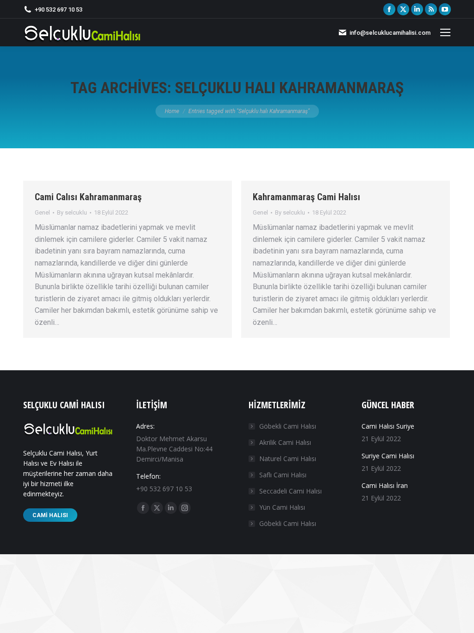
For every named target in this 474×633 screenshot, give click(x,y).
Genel (42, 212)
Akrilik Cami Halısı (285, 442)
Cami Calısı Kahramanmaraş (88, 197)
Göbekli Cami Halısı (287, 426)
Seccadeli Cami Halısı (290, 491)
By (72, 212)
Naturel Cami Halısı (287, 458)
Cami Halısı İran (385, 485)
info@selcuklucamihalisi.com (389, 32)
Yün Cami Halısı (282, 507)
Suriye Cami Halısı (388, 455)
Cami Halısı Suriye (388, 426)
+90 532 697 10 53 (58, 9)
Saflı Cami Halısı (282, 474)
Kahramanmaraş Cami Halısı (306, 197)
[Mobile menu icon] (445, 32)
